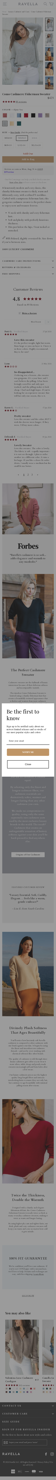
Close (28, 764)
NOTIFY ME (28, 752)
